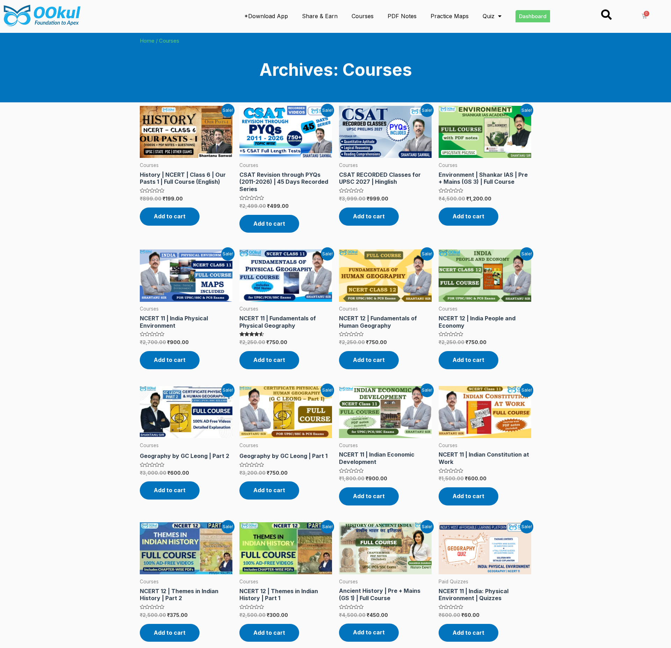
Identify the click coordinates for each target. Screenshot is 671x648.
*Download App (266, 16)
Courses (363, 16)
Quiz (489, 16)
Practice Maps (450, 16)
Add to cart (170, 216)
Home (147, 41)
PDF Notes (402, 16)
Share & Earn (320, 16)
